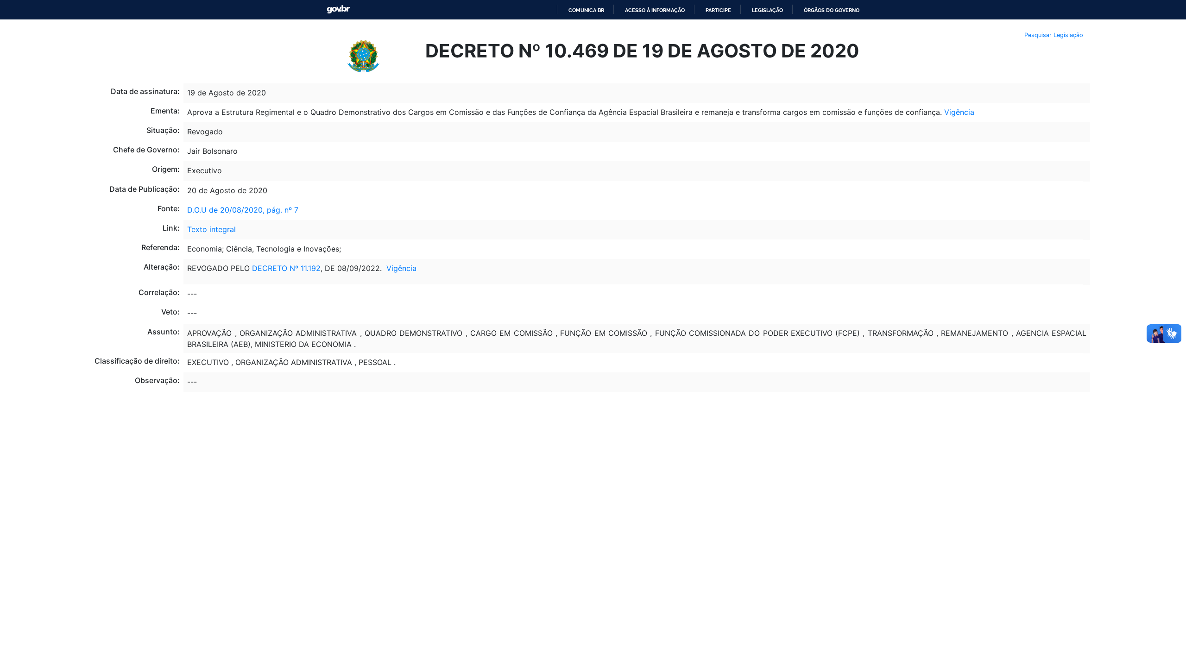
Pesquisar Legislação (1053, 34)
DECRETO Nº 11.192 (286, 268)
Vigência (959, 112)
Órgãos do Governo (831, 10)
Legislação (767, 10)
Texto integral (211, 229)
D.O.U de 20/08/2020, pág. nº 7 (242, 209)
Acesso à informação (655, 10)
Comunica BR (586, 10)
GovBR (338, 9)
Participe (718, 10)
